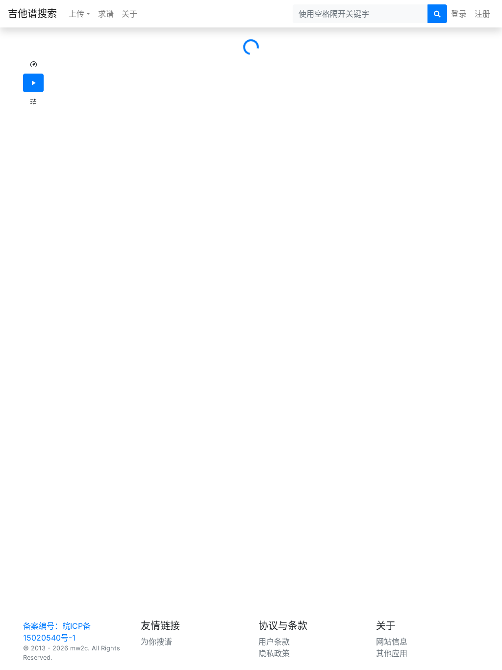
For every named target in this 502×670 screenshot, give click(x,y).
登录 (459, 14)
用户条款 (274, 641)
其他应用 (391, 653)
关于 (129, 14)
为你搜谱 (156, 641)
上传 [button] (76, 14)
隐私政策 (274, 653)
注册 (482, 14)
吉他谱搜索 (32, 14)
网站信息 (391, 641)
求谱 (106, 14)
